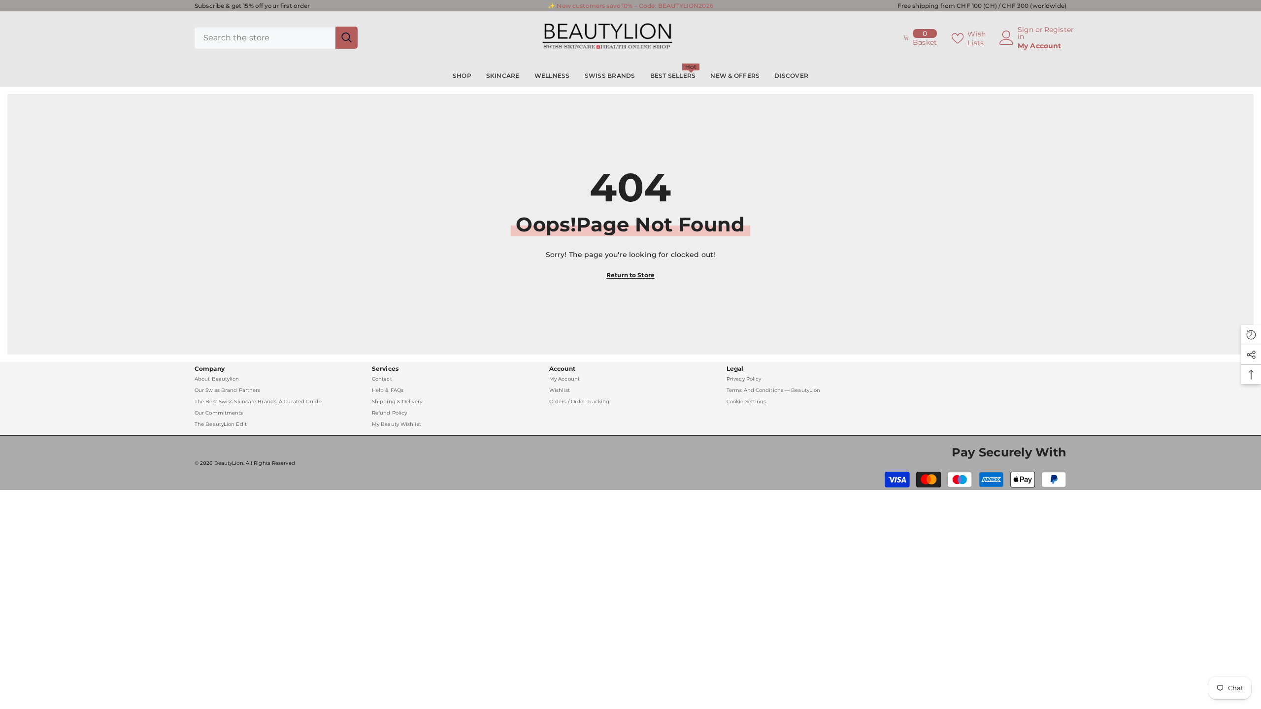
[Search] (276, 38)
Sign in (1026, 33)
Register (1059, 30)
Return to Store (630, 275)
